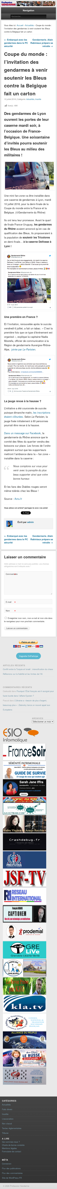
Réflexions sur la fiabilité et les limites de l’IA (23, 673)
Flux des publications (11, 1168)
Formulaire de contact (11, 1151)
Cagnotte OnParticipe (28, 656)
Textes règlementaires (11, 1128)
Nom (11, 611)
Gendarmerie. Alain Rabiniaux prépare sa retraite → (41, 43)
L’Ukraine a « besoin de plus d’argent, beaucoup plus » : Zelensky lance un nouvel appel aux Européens (26, 705)
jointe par (23, 349)
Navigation (28, 10)
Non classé (7, 1123)
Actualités (29, 25)
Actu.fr (18, 499)
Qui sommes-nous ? (11, 1141)
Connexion (6, 1163)
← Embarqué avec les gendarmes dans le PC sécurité (16, 43)
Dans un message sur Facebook (22, 433)
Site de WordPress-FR (12, 1177)
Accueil (20, 25)
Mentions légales (9, 1148)
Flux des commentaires (12, 1173)
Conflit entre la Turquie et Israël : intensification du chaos (28, 669)
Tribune (5, 1132)
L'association (7, 1118)
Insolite (38, 99)
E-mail (11, 602)
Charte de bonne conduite (13, 1145)
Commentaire (11, 574)
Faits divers (7, 1109)
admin (30, 522)
